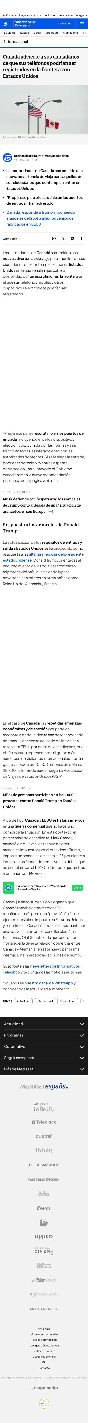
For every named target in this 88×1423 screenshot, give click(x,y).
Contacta (44, 1367)
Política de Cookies (44, 1351)
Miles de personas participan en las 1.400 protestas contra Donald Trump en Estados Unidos (39, 801)
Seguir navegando (20, 1057)
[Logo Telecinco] (44, 1122)
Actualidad (23, 1001)
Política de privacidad (44, 1339)
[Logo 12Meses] (44, 1265)
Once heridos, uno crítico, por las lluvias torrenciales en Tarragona (46, 15)
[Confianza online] (44, 1407)
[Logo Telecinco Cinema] (44, 1251)
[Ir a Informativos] (24, 23)
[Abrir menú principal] (82, 24)
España (24, 32)
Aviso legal (44, 1328)
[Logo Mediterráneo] (44, 1308)
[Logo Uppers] (44, 1237)
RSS (44, 1362)
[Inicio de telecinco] (5, 24)
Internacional (70, 32)
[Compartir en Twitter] (63, 238)
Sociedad (51, 32)
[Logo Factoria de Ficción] (44, 1179)
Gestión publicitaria (44, 1356)
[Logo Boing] (44, 1194)
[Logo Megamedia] (46, 1387)
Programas (13, 1035)
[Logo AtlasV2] (44, 1280)
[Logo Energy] (44, 1208)
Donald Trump (68, 1001)
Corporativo (14, 1046)
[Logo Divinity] (44, 1151)
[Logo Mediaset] (44, 1089)
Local (37, 32)
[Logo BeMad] (44, 1222)
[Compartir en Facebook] (81, 238)
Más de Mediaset (18, 1068)
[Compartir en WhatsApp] (54, 238)
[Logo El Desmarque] (44, 1165)
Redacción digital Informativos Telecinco (41, 155)
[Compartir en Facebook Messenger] (72, 238)
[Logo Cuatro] (44, 1136)
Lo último (10, 32)
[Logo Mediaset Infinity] (44, 1107)
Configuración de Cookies (44, 1345)
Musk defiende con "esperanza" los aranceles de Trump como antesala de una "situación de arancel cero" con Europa (42, 505)
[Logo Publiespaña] (44, 1294)
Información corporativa (44, 1334)
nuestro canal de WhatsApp (49, 982)
